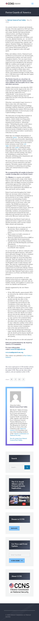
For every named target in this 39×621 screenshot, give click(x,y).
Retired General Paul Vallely (16, 20)
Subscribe (15, 560)
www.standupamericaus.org (14, 352)
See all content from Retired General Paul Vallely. (18, 439)
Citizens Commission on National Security (19, 434)
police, (15, 137)
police (17, 147)
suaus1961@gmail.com (17, 349)
